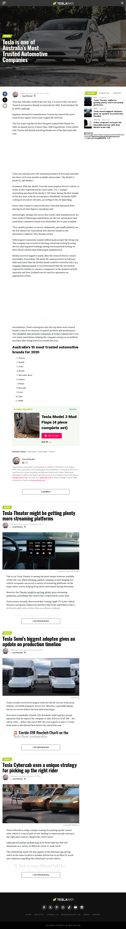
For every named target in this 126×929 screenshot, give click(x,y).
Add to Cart (53, 436)
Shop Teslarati (24, 409)
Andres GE (119, 84)
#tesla (94, 136)
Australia (32, 452)
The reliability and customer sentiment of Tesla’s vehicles (40, 333)
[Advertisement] (45, 155)
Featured (43, 452)
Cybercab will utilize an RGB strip (22, 842)
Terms (86, 915)
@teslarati (88, 133)
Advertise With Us (70, 915)
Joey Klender (27, 96)
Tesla (52, 452)
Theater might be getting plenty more (38, 592)
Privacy (97, 915)
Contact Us (52, 915)
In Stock (73, 409)
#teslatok (101, 136)
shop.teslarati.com (38, 480)
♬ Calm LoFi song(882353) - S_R (97, 138)
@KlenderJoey (45, 478)
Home (28, 915)
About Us (39, 915)
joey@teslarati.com (19, 478)
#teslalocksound (113, 136)
